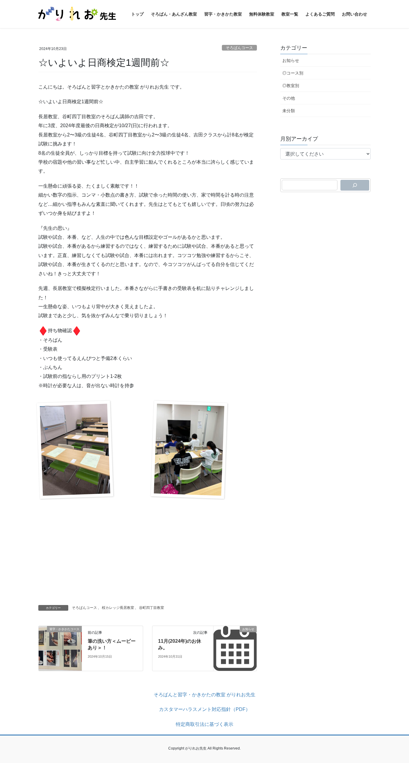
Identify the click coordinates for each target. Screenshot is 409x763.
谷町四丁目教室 (151, 608)
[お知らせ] (235, 647)
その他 (288, 98)
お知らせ (290, 60)
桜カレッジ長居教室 (118, 608)
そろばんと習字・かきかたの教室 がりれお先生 (204, 694)
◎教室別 (290, 85)
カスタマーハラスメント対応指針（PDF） (204, 709)
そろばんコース (239, 47)
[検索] (354, 185)
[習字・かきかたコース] (60, 647)
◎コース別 (292, 73)
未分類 (288, 110)
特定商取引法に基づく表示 (204, 724)
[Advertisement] (147, 553)
